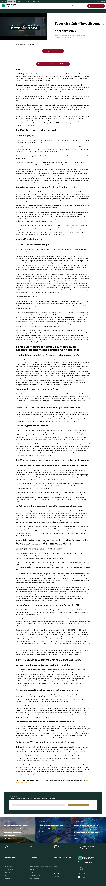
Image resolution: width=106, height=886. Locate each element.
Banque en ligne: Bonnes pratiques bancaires (41, 866)
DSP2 (55, 866)
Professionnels (20, 1)
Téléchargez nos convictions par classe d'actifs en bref (53, 64)
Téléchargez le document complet (53, 51)
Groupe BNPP (57, 876)
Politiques (32, 860)
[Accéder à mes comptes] (96, 3)
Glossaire (32, 872)
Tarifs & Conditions (34, 878)
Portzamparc (36, 1)
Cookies (32, 869)
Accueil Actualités (20, 11)
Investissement (31, 6)
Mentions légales (34, 863)
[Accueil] (8, 7)
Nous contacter (101, 1)
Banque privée (11, 1)
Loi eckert (56, 860)
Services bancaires (52, 6)
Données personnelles (35, 875)
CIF (55, 869)
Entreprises (29, 1)
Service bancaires (9, 869)
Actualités (70, 6)
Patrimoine (21, 6)
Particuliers (3, 1)
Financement (41, 6)
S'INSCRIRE (78, 804)
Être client (62, 6)
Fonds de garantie (58, 863)
